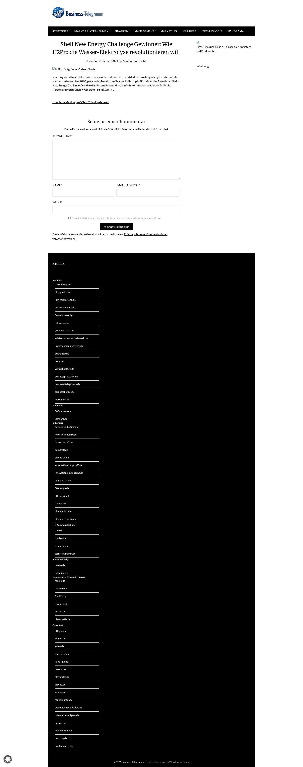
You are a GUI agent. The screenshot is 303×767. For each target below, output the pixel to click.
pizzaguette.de (62, 619)
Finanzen (121, 31)
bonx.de (59, 361)
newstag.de (61, 738)
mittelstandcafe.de (65, 307)
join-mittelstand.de (65, 299)
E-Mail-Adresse (128, 185)
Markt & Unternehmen (91, 31)
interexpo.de (62, 322)
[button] (7, 759)
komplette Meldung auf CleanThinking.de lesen (80, 102)
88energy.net (62, 495)
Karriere (189, 31)
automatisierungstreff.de (68, 465)
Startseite (60, 31)
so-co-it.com (62, 545)
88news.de (60, 630)
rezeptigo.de (61, 603)
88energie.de (62, 488)
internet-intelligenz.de (67, 715)
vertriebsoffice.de (64, 368)
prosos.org (60, 669)
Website (58, 202)
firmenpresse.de (63, 315)
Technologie (212, 31)
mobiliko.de (61, 572)
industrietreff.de (64, 442)
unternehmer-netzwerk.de (69, 345)
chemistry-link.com (65, 518)
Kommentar (62, 135)
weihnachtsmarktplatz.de (68, 707)
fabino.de (60, 580)
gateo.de (59, 646)
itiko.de (59, 530)
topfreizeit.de (62, 653)
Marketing (168, 31)
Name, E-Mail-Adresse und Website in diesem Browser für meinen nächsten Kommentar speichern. (117, 218)
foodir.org (60, 596)
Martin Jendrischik (135, 61)
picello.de (60, 684)
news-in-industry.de (65, 434)
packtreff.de (61, 449)
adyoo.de (60, 692)
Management (144, 31)
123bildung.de (62, 284)
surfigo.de (60, 503)
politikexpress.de (64, 745)
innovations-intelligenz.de (69, 472)
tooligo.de (60, 538)
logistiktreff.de (63, 480)
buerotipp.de (62, 353)
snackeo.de (61, 588)
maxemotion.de (63, 730)
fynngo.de (60, 722)
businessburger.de (65, 391)
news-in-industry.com (67, 426)
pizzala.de (60, 611)
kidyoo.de (60, 638)
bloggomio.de (62, 292)
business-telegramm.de (67, 384)
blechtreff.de (62, 457)
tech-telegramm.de (65, 553)
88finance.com (63, 411)
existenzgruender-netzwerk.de (71, 338)
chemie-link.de (63, 511)
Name (57, 185)
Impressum (58, 263)
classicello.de (62, 676)
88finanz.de (61, 418)
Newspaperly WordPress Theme (172, 762)
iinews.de (60, 565)
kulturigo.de (61, 661)
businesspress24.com (66, 376)
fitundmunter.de (63, 699)
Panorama (236, 31)
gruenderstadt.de (64, 330)
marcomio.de (62, 399)
